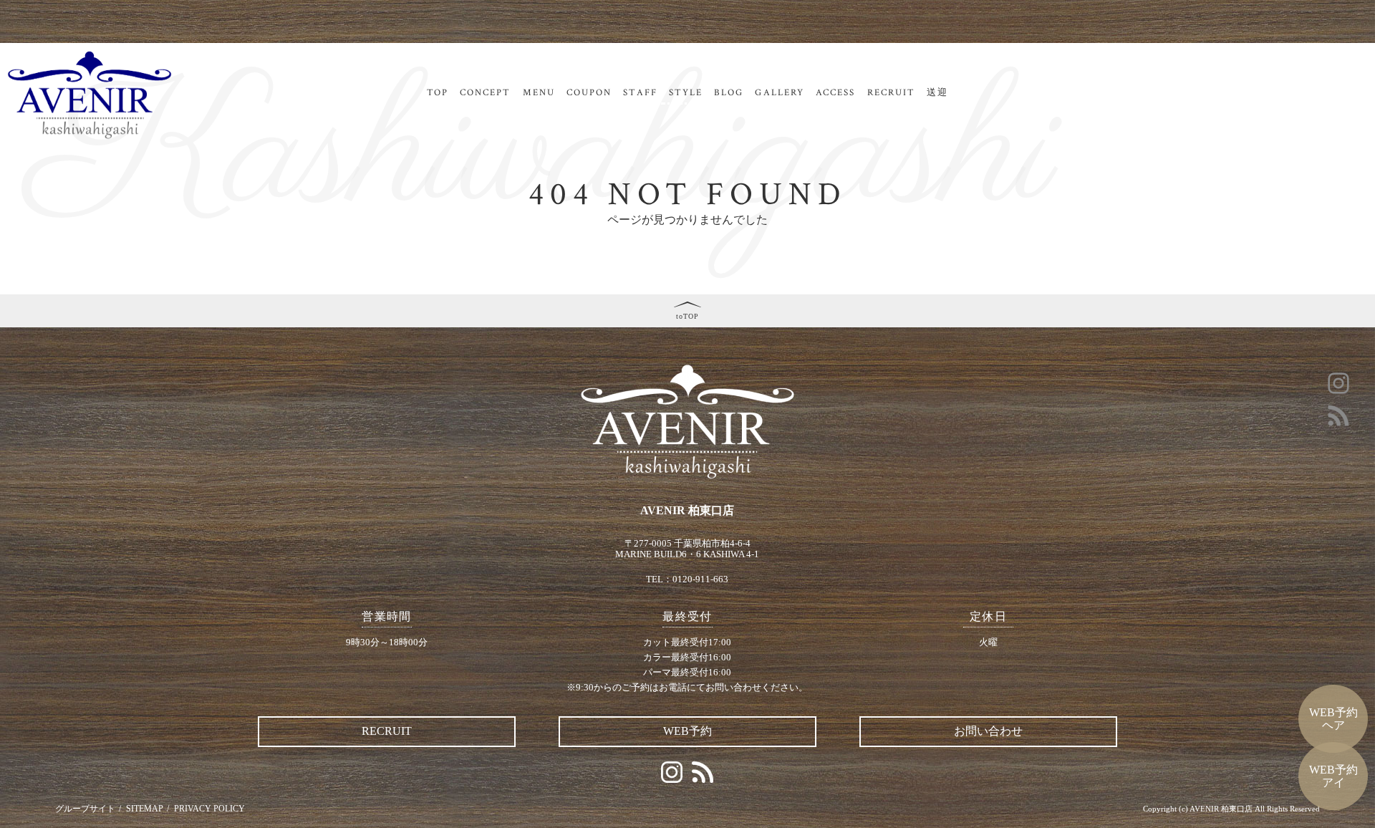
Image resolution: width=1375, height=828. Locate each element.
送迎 (937, 93)
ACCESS (835, 93)
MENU (539, 93)
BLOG (728, 93)
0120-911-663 (700, 579)
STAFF (640, 93)
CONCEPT (485, 93)
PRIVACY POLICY (209, 809)
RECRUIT (891, 93)
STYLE (686, 93)
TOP (437, 93)
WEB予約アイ (1333, 776)
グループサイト (85, 809)
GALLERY (779, 93)
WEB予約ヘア (1333, 718)
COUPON (589, 93)
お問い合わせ (988, 731)
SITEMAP (144, 809)
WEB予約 (687, 731)
